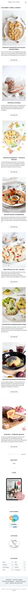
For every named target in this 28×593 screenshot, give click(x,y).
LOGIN (14, 463)
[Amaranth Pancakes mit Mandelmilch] (14, 178)
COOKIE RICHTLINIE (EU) (20, 581)
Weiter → (24, 454)
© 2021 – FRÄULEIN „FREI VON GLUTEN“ (14, 583)
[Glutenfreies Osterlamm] (14, 66)
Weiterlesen (14, 60)
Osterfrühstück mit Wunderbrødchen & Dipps (14, 324)
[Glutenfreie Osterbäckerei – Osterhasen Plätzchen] (14, 121)
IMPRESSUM (8, 579)
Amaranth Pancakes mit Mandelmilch (14, 214)
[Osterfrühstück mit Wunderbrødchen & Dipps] (14, 288)
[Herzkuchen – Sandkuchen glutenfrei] (14, 398)
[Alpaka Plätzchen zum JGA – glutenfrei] (14, 233)
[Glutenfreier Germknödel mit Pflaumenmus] (14, 343)
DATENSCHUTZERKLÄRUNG (8, 581)
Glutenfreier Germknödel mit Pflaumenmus (14, 379)
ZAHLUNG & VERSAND (17, 579)
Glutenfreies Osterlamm (14, 103)
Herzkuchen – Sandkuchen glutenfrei (14, 434)
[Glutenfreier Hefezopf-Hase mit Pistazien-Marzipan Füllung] (14, 11)
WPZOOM (14, 590)
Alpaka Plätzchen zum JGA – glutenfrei (14, 269)
